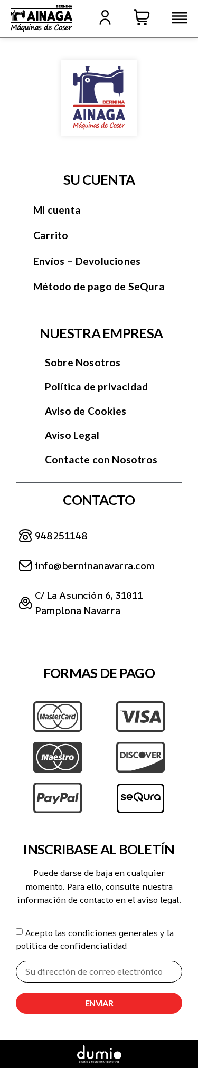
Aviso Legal (72, 435)
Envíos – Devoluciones (86, 261)
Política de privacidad (96, 386)
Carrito (50, 235)
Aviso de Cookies (85, 411)
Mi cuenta (57, 210)
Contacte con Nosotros (101, 459)
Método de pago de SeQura (99, 286)
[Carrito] (142, 17)
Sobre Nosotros (83, 362)
